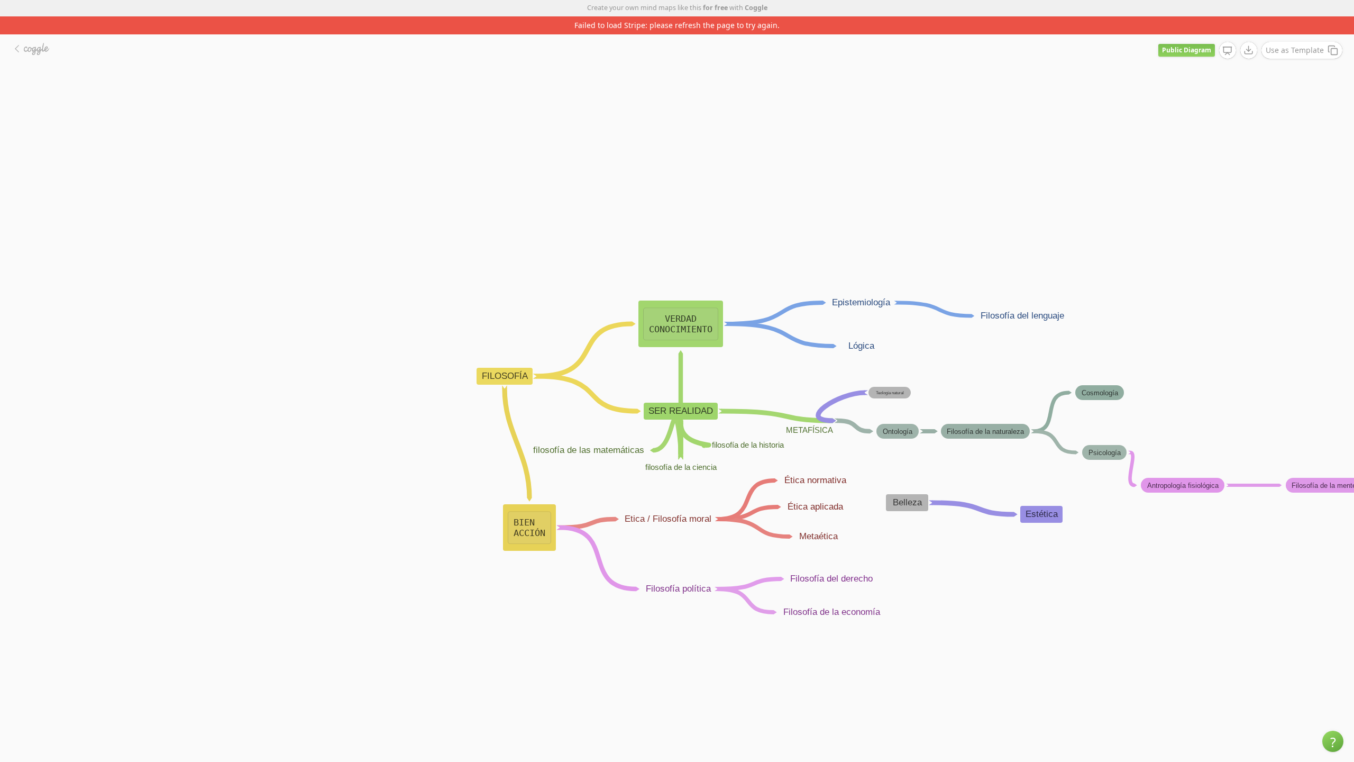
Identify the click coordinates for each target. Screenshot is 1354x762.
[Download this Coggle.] (1248, 50)
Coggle (756, 7)
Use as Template (1295, 50)
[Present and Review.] (1227, 50)
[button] (1332, 741)
